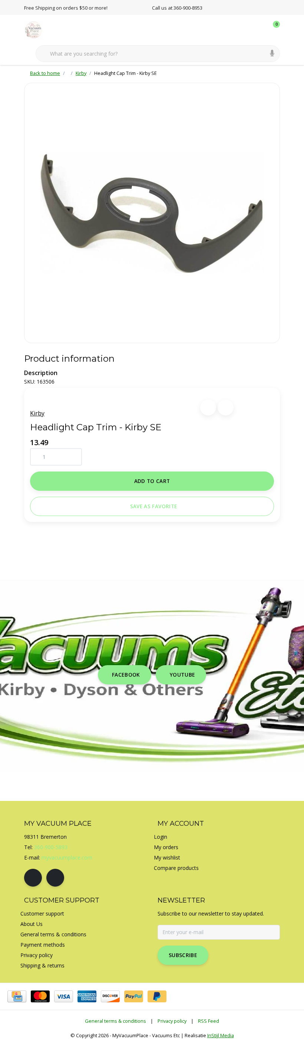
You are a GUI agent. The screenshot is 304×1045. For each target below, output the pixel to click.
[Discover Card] (110, 996)
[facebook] (33, 878)
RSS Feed (208, 1021)
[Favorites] (259, 30)
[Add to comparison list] (226, 407)
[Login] (245, 30)
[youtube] (55, 878)
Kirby (37, 413)
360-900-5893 (50, 847)
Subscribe (183, 955)
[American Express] (86, 996)
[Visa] (63, 996)
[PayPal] (133, 996)
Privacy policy (172, 1021)
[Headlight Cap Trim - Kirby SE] (152, 213)
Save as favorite (153, 506)
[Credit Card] (16, 996)
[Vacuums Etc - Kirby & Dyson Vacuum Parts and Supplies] (38, 29)
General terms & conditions (115, 1021)
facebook (126, 674)
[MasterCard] (40, 996)
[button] (208, 407)
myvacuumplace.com (67, 857)
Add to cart (152, 480)
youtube (182, 674)
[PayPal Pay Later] (157, 996)
